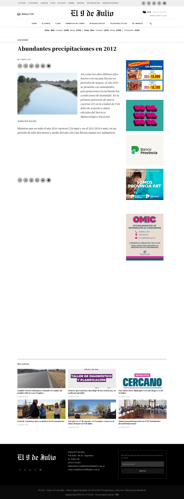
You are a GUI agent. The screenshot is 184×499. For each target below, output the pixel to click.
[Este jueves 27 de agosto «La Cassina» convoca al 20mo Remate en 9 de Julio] (92, 409)
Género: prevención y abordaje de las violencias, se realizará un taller (92, 391)
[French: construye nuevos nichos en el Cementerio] (41, 409)
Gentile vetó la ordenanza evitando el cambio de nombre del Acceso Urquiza (39, 391)
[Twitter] (159, 3)
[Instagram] (149, 3)
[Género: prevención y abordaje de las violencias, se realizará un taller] (92, 378)
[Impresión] (42, 65)
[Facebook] (143, 3)
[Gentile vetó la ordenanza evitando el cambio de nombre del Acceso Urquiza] (41, 378)
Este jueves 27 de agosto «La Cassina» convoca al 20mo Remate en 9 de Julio (91, 422)
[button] (150, 23)
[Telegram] (48, 65)
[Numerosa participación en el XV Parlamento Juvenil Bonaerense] (143, 409)
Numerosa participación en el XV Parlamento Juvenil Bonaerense (139, 422)
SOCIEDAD (22, 40)
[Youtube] (164, 3)
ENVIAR (143, 471)
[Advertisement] (68, 155)
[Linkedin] (154, 3)
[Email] (37, 65)
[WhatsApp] (31, 65)
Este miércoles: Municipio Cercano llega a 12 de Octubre (141, 391)
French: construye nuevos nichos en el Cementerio (40, 421)
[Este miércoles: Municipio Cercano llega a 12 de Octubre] (143, 378)
